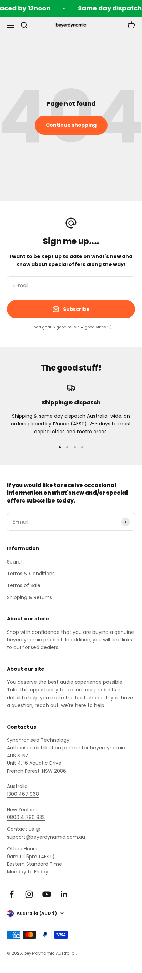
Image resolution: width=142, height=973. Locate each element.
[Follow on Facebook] (11, 894)
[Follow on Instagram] (29, 894)
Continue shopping (71, 125)
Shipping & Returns (29, 597)
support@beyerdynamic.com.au (46, 836)
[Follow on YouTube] (46, 894)
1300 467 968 (23, 794)
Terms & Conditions (31, 573)
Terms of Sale (23, 585)
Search (15, 561)
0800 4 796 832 (26, 817)
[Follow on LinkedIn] (64, 894)
